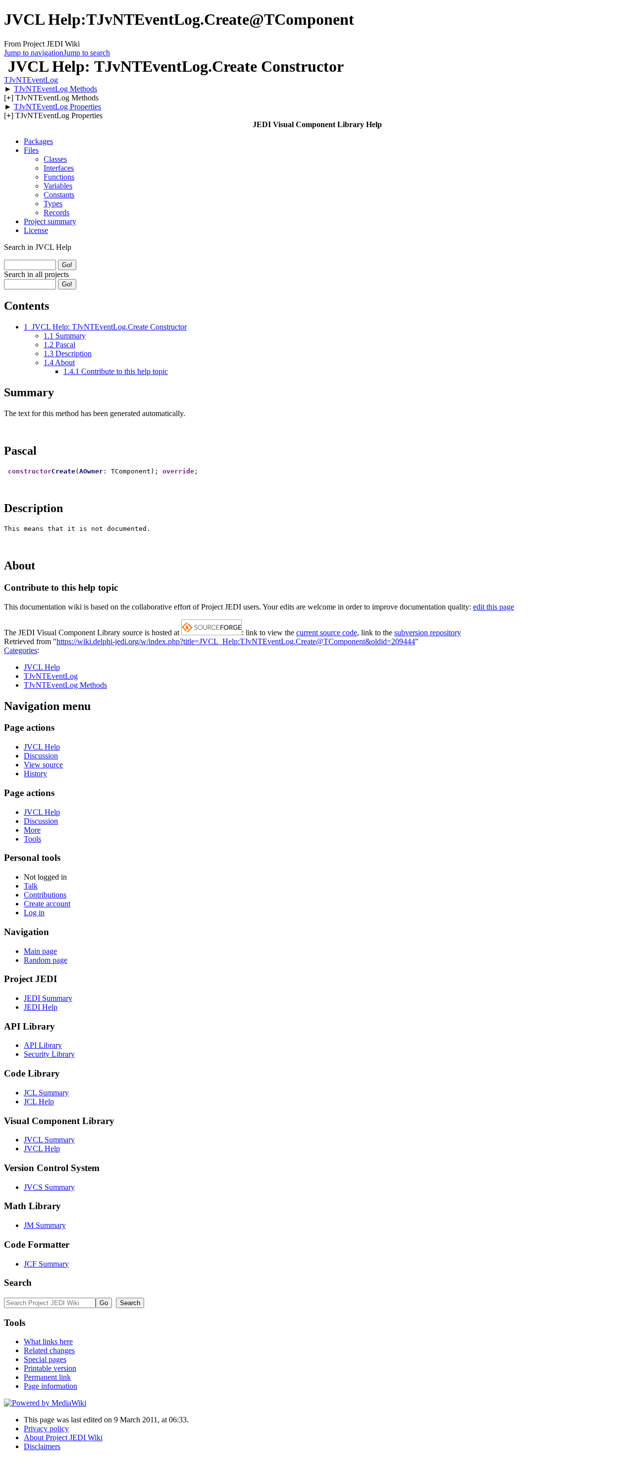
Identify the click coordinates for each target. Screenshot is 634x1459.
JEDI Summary (48, 998)
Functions (59, 177)
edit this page (493, 607)
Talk (31, 886)
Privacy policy (46, 1428)
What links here (48, 1341)
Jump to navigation (33, 52)
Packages (38, 141)
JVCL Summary (49, 1139)
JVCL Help (42, 667)
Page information (50, 1386)
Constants (59, 194)
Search (18, 1282)
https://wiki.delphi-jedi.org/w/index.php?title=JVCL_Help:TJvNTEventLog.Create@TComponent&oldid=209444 (235, 641)
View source (43, 764)
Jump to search (86, 52)
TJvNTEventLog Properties (57, 106)
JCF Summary (46, 1264)
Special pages (45, 1359)
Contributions (45, 895)
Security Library (49, 1054)
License (36, 230)
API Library (43, 1045)
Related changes (49, 1350)
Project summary (50, 221)
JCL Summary (46, 1092)
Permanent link (47, 1377)
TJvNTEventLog (31, 80)
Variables (58, 186)
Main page (40, 951)
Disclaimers (42, 1446)
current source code (326, 632)
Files (31, 150)
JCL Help (39, 1101)
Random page (45, 960)
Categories (20, 650)
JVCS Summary (49, 1187)
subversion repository (427, 632)
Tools (32, 839)
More (32, 830)
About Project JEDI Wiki (63, 1437)
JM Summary (45, 1225)
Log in (34, 912)
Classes (55, 159)
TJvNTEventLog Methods (55, 89)
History (35, 773)
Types (53, 203)
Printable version (50, 1368)
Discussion (41, 756)
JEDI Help (40, 1007)
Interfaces (59, 168)
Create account (47, 903)
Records (56, 212)
